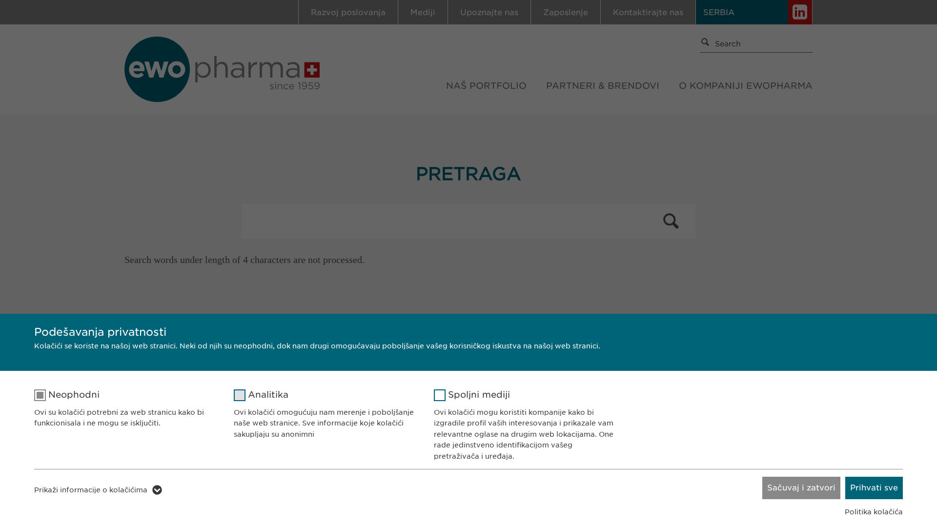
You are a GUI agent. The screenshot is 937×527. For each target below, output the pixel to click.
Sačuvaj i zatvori (801, 487)
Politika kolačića (874, 512)
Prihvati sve (874, 487)
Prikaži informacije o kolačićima (90, 490)
